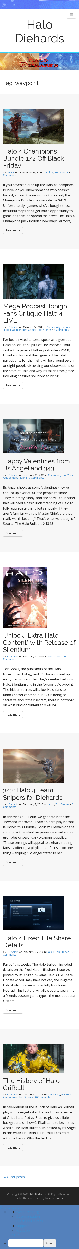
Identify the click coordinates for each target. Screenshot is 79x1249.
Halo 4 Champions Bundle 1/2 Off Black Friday (33, 158)
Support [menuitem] (22, 1226)
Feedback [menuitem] (23, 1230)
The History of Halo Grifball (31, 1084)
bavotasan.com (54, 1198)
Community (54, 327)
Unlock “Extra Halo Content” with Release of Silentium (39, 642)
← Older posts (14, 1177)
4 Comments (61, 330)
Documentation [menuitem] (28, 1216)
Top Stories (62, 172)
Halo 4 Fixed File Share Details (37, 941)
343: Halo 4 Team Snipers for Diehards (32, 793)
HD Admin (13, 327)
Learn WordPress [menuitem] (29, 1221)
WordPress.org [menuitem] (27, 1212)
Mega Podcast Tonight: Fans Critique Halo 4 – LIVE (36, 313)
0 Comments (36, 477)
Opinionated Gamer (24, 330)
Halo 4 (49, 172)
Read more (13, 230)
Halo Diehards (39, 31)
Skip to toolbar (11, 1207)
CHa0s (11, 172)
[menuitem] (43, 1243)
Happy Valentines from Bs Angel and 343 (36, 464)
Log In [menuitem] (14, 1235)
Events (66, 327)
